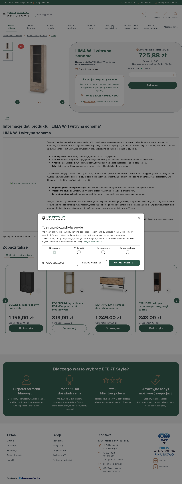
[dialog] (91, 241)
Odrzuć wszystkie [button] (91, 262)
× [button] (139, 218)
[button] (53, 262)
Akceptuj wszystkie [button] (124, 262)
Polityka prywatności (92, 241)
